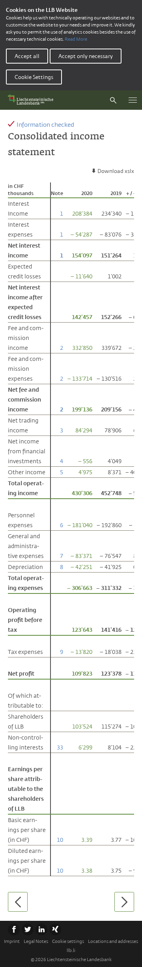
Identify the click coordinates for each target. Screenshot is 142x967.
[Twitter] (28, 929)
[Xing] (55, 929)
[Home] (32, 100)
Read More (76, 39)
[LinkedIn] (41, 929)
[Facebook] (14, 929)
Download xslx (115, 171)
